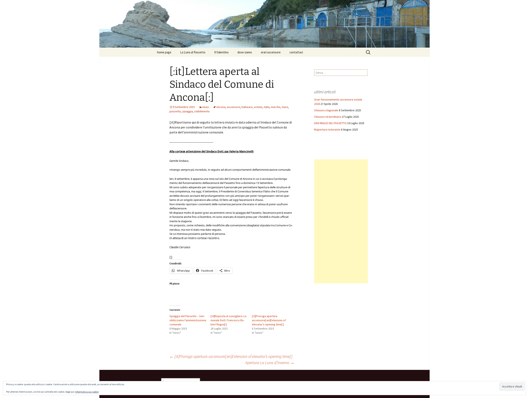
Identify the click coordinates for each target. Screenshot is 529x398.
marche (275, 107)
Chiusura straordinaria (327, 117)
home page (164, 52)
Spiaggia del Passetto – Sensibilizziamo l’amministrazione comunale (187, 320)
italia (266, 107)
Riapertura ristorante (327, 129)
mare (285, 107)
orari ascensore (271, 52)
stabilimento (202, 111)
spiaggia (187, 111)
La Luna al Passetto (192, 52)
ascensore (233, 107)
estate (258, 107)
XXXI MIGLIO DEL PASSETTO (330, 123)
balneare (247, 107)
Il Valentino (221, 52)
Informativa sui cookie (87, 391)
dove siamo (244, 52)
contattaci (296, 52)
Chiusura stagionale (326, 110)
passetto (175, 111)
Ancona (220, 107)
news (205, 107)
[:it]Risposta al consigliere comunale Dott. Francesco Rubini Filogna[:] (229, 320)
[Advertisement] (341, 221)
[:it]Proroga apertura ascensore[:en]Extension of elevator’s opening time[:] (269, 320)
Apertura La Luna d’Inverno (269, 362)
